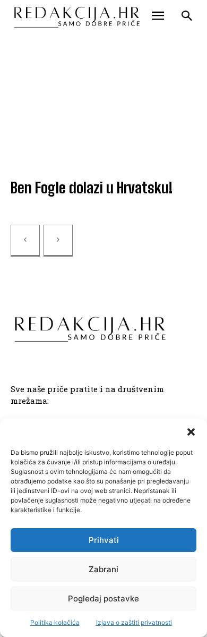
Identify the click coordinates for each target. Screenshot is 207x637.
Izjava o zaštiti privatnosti (134, 622)
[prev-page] (25, 241)
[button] (191, 432)
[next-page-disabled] (58, 241)
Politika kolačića (55, 622)
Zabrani (103, 569)
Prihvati (104, 540)
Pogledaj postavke (103, 598)
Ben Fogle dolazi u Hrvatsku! (91, 188)
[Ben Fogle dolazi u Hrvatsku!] (103, 113)
